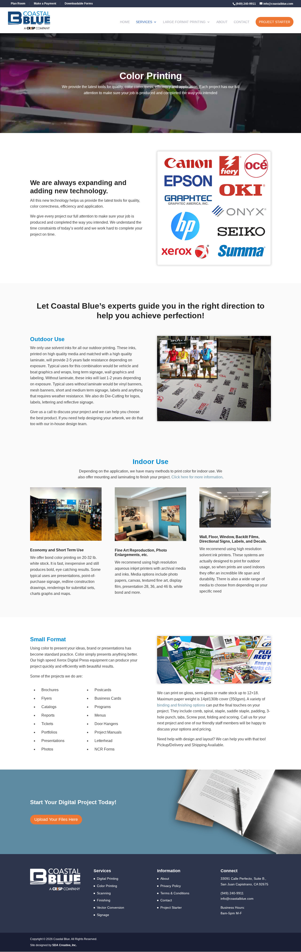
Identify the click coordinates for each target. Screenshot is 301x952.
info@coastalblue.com (237, 898)
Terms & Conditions (174, 893)
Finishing (103, 900)
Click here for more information (196, 477)
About (222, 22)
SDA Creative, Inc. (64, 945)
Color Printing (107, 886)
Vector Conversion (110, 907)
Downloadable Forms (79, 3)
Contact (242, 22)
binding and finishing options (181, 705)
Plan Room (18, 3)
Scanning (104, 893)
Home (125, 22)
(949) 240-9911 (232, 893)
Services (144, 22)
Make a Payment (45, 3)
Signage (103, 915)
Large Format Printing (184, 22)
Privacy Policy (170, 886)
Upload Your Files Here (56, 819)
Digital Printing (107, 878)
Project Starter (274, 22)
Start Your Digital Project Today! (73, 802)
